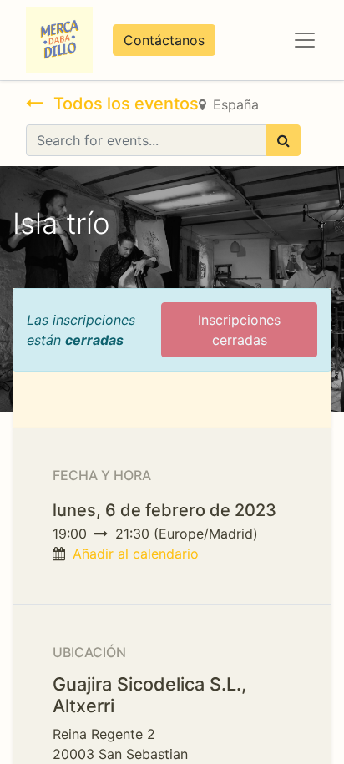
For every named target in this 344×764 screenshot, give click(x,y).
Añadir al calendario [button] (136, 553)
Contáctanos (164, 40)
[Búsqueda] (283, 140)
